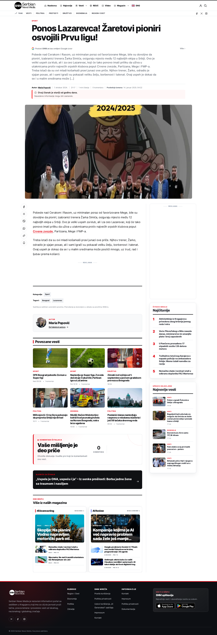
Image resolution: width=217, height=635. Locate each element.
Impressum (99, 612)
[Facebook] (197, 13)
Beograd (45, 300)
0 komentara (98, 87)
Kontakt (98, 618)
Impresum (126, 599)
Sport (35, 21)
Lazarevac (57, 300)
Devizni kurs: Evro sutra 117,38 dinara (177, 434)
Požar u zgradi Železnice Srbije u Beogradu (178, 401)
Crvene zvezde (43, 231)
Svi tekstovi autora (57, 327)
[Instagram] (206, 13)
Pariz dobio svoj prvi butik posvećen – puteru (178, 448)
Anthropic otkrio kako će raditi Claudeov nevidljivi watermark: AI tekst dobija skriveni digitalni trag (119, 562)
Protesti (53, 13)
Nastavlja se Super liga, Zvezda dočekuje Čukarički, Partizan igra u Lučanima (87, 377)
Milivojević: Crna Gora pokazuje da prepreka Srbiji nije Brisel (50, 416)
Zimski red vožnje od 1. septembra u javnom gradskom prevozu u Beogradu (124, 377)
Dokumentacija (128, 609)
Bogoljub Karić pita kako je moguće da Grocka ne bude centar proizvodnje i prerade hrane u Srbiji (179, 417)
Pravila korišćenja (102, 593)
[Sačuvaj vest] (24, 243)
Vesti (28, 13)
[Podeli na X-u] (24, 214)
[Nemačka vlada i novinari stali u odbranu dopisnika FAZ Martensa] (41, 549)
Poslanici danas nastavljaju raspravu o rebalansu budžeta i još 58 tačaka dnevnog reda (123, 417)
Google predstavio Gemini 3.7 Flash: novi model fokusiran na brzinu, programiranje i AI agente (121, 549)
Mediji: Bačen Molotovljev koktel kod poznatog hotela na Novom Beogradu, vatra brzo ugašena (84, 419)
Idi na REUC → (79, 510)
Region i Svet (98, 13)
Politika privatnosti (102, 599)
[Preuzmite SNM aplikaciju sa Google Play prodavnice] (185, 605)
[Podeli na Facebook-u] (24, 207)
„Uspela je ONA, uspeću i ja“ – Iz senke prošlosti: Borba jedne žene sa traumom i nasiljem (84, 481)
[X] (201, 13)
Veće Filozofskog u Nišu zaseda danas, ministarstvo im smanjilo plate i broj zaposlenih (175, 334)
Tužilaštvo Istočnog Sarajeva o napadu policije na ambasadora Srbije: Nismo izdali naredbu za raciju (175, 360)
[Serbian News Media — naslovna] (24, 5)
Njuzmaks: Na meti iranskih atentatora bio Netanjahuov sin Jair (66, 558)
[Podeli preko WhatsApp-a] (24, 228)
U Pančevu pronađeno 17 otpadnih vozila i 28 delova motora (172, 346)
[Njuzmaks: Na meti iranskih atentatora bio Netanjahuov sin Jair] (41, 559)
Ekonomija (81, 13)
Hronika (74, 411)
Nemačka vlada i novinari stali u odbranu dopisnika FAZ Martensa (64, 548)
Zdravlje (71, 609)
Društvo (67, 13)
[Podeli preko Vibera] (24, 221)
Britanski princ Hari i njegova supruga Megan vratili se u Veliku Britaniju (179, 463)
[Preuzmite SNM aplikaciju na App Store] (165, 605)
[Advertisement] (87, 271)
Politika (40, 13)
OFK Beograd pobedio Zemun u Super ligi (49, 376)
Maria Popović (44, 87)
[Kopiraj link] (24, 236)
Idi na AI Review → (133, 510)
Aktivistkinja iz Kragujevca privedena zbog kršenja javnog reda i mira (175, 321)
